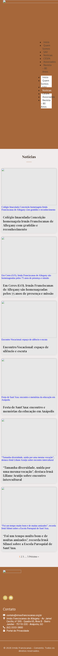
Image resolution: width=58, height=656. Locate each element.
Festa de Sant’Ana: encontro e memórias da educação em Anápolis (28, 409)
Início (45, 77)
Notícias (46, 90)
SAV (44, 87)
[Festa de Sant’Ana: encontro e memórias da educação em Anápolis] (29, 394)
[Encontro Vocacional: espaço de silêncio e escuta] (29, 337)
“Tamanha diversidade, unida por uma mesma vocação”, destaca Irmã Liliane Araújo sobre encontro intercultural (28, 473)
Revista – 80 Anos (46, 68)
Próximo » (34, 556)
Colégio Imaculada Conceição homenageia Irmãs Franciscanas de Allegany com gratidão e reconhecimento (28, 223)
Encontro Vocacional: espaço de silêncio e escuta (25, 349)
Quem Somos (46, 47)
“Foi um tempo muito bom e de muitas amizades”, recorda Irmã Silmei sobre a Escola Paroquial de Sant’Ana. (27, 542)
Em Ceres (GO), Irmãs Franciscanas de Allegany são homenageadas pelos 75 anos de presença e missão (28, 289)
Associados (48, 97)
